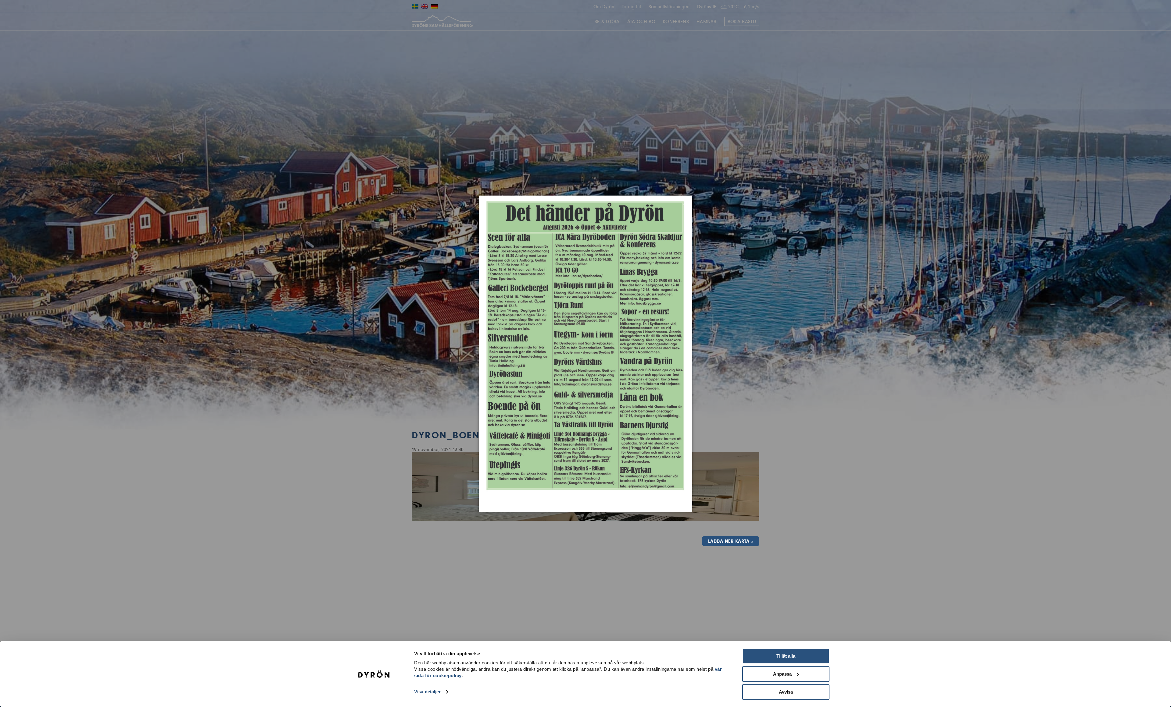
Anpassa (782, 674)
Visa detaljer (427, 692)
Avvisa (786, 692)
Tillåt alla (785, 656)
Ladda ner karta (728, 541)
